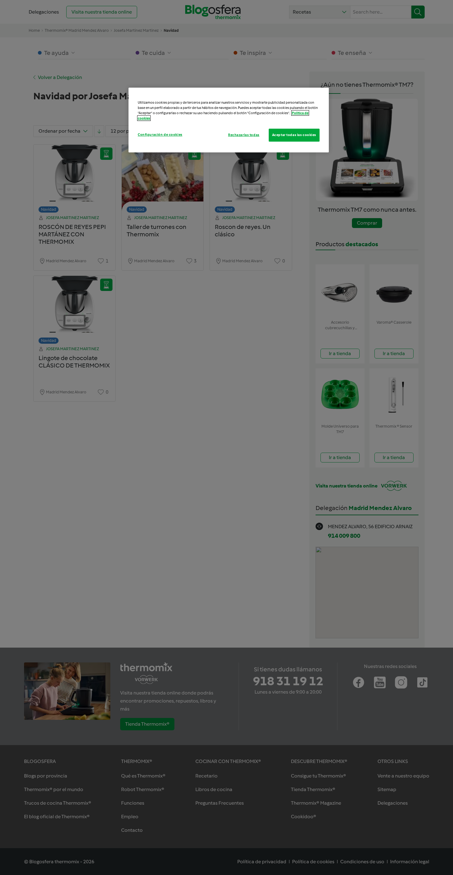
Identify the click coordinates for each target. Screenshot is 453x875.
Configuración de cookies (160, 134)
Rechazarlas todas (243, 135)
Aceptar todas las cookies (294, 135)
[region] (229, 120)
